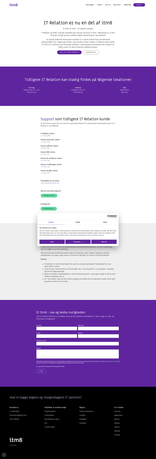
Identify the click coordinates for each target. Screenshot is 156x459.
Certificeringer (50, 427)
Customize (77, 242)
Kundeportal (90, 52)
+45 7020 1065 (45, 161)
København (118, 415)
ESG (46, 423)
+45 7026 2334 (45, 167)
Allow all (104, 242)
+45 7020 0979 (45, 173)
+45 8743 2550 (45, 142)
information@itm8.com (18, 415)
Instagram (83, 419)
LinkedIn (82, 415)
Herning (117, 411)
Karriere (117, 5)
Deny (52, 242)
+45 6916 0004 (14, 411)
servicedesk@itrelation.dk (50, 183)
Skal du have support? (69, 52)
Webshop (127, 5)
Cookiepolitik (49, 415)
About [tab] (105, 222)
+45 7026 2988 (45, 136)
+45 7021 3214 (45, 154)
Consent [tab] (51, 222)
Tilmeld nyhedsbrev (86, 411)
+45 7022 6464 (45, 148)
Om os (107, 5)
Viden (99, 5)
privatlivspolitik (112, 361)
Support (139, 5)
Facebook (82, 423)
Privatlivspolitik (50, 411)
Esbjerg (116, 423)
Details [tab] (78, 222)
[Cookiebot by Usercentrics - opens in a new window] (109, 216)
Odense (117, 427)
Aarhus (116, 419)
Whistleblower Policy (52, 419)
